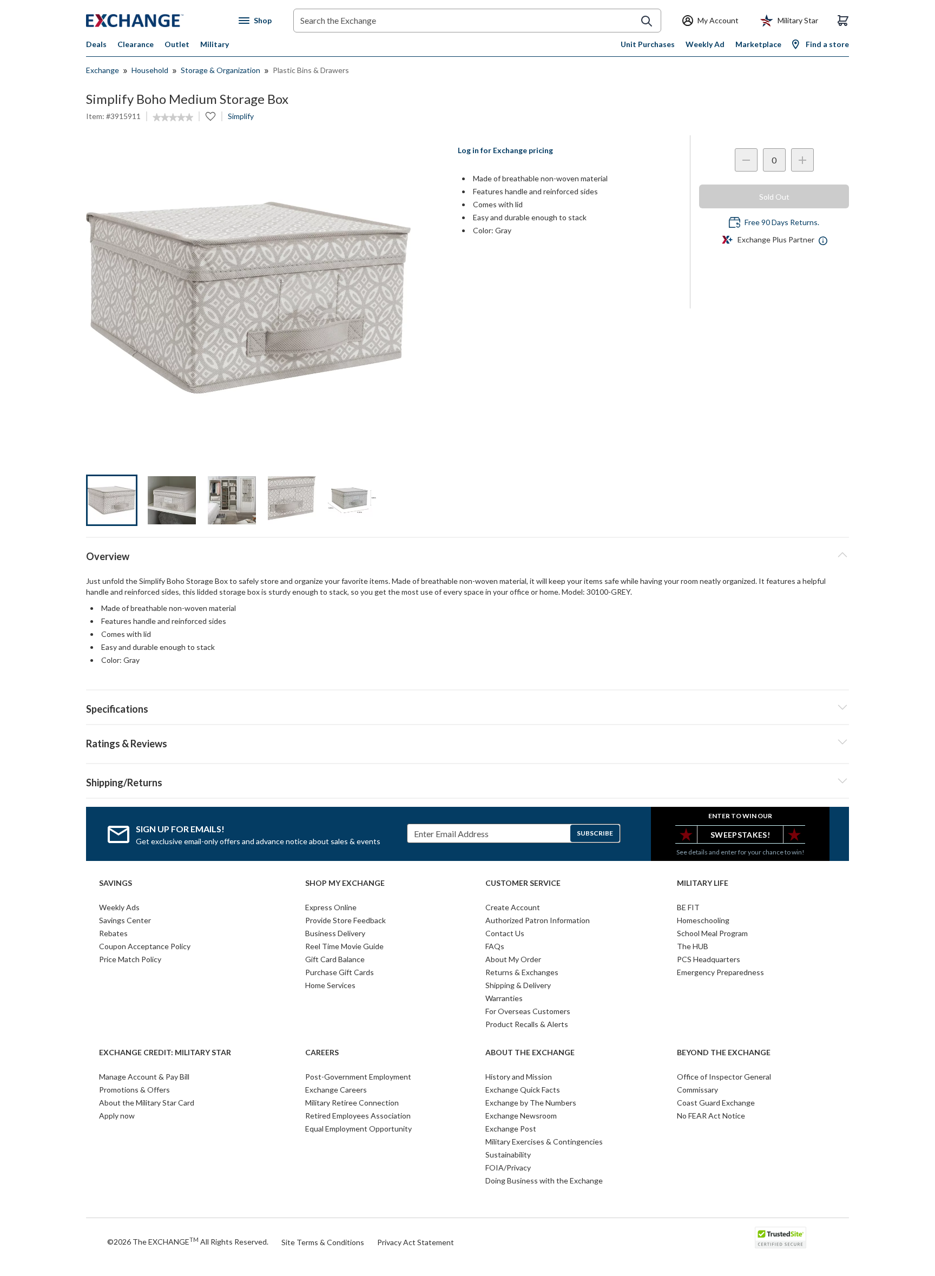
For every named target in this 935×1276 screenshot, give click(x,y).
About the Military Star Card (146, 1102)
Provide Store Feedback (345, 920)
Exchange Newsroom (521, 1115)
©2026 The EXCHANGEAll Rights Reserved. (187, 1241)
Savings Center (125, 920)
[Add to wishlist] (210, 116)
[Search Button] (646, 21)
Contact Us (504, 933)
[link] (173, 117)
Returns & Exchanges (521, 972)
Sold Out (774, 196)
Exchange (102, 70)
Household (149, 70)
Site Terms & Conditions (322, 1242)
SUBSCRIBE (595, 833)
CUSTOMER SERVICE (523, 883)
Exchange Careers (336, 1089)
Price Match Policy (130, 959)
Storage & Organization (220, 70)
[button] (467, 742)
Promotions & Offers (134, 1089)
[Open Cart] (843, 20)
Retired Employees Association (358, 1115)
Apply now (117, 1115)
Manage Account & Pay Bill (144, 1076)
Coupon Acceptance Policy (144, 946)
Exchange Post (510, 1128)
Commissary (697, 1089)
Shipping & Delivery (518, 985)
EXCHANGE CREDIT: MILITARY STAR (165, 1052)
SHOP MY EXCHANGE (345, 883)
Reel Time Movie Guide (344, 946)
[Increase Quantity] (802, 160)
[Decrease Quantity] (746, 160)
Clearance (135, 44)
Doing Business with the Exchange (544, 1180)
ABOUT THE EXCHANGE (530, 1052)
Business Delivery (335, 933)
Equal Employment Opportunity (358, 1128)
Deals (96, 44)
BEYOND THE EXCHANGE (724, 1052)
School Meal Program (712, 933)
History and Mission (518, 1076)
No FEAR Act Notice (711, 1115)
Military (214, 44)
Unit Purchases (648, 44)
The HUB (692, 946)
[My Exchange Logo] (155, 20)
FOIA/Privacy (508, 1167)
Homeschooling (703, 920)
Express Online (331, 907)
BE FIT (688, 907)
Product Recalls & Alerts (526, 1024)
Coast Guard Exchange (716, 1102)
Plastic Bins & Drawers (311, 70)
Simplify (241, 116)
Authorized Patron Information (537, 920)
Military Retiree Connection (352, 1102)
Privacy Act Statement (415, 1242)
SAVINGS (115, 883)
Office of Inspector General (724, 1076)
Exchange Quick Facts (522, 1089)
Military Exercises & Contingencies (544, 1141)
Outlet (176, 44)
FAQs (494, 946)
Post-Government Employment (358, 1076)
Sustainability (508, 1154)
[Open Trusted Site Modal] (780, 1237)
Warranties (504, 998)
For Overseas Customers (527, 1011)
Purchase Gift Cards (339, 972)
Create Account (512, 907)
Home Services (330, 985)
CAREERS (322, 1052)
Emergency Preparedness (720, 972)
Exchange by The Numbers (530, 1102)
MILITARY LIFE (702, 883)
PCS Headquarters (708, 959)
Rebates (113, 933)
